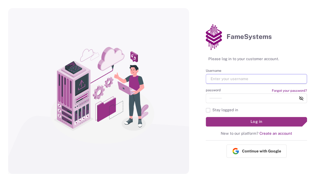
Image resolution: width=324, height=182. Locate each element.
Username (213, 71)
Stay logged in (225, 110)
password (213, 90)
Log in (256, 121)
